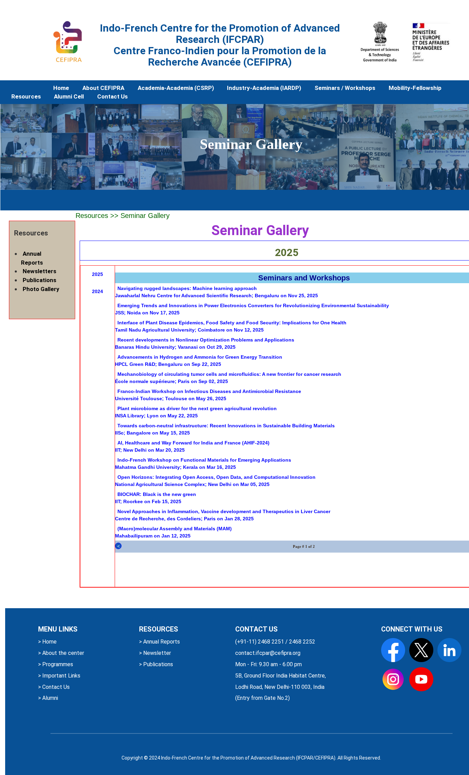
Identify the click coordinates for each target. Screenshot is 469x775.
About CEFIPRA (103, 87)
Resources (26, 96)
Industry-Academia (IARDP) (264, 87)
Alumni (49, 698)
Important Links (60, 675)
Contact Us (112, 96)
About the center (62, 653)
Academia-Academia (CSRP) (176, 87)
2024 (97, 291)
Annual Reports (32, 258)
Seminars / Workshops (344, 87)
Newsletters (39, 271)
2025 (97, 274)
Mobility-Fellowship (415, 87)
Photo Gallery (41, 289)
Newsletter (156, 653)
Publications (39, 280)
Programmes (57, 664)
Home (61, 87)
